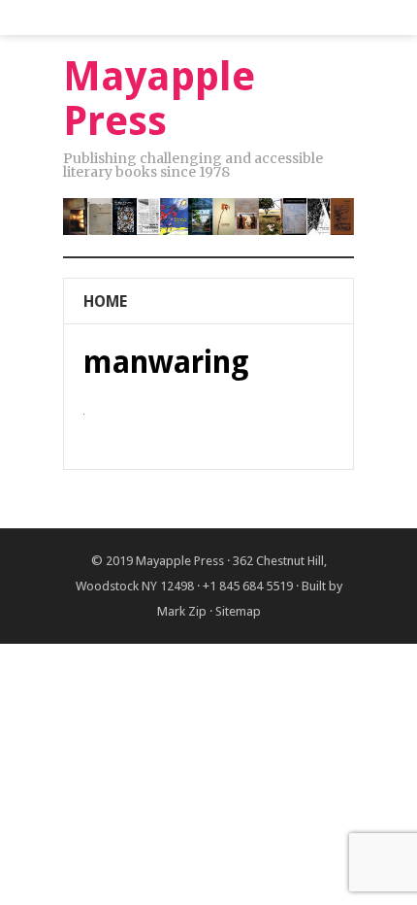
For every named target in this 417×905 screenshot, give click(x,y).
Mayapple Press (180, 560)
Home (105, 301)
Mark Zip (182, 611)
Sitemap (238, 611)
